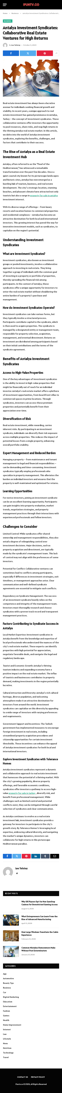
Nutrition (7, 1048)
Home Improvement (12, 1025)
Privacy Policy (38, 1077)
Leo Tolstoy (15, 45)
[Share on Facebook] (11, 53)
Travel (6, 1057)
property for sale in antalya (44, 195)
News (5, 1043)
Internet (7, 1029)
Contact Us (22, 1077)
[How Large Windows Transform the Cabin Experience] (11, 935)
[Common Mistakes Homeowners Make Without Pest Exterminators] (11, 951)
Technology (8, 1052)
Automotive (8, 978)
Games (6, 1015)
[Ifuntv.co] (31, 5)
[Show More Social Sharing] (56, 53)
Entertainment (10, 1006)
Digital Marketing (11, 997)
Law (4, 1034)
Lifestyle (7, 1038)
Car (4, 992)
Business (7, 21)
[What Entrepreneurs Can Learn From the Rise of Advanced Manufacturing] (11, 920)
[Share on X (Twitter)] (28, 53)
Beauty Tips (8, 983)
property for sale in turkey (22, 793)
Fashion (6, 1011)
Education (7, 1001)
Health (6, 1020)
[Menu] (5, 4)
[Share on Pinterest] (45, 53)
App (4, 973)
